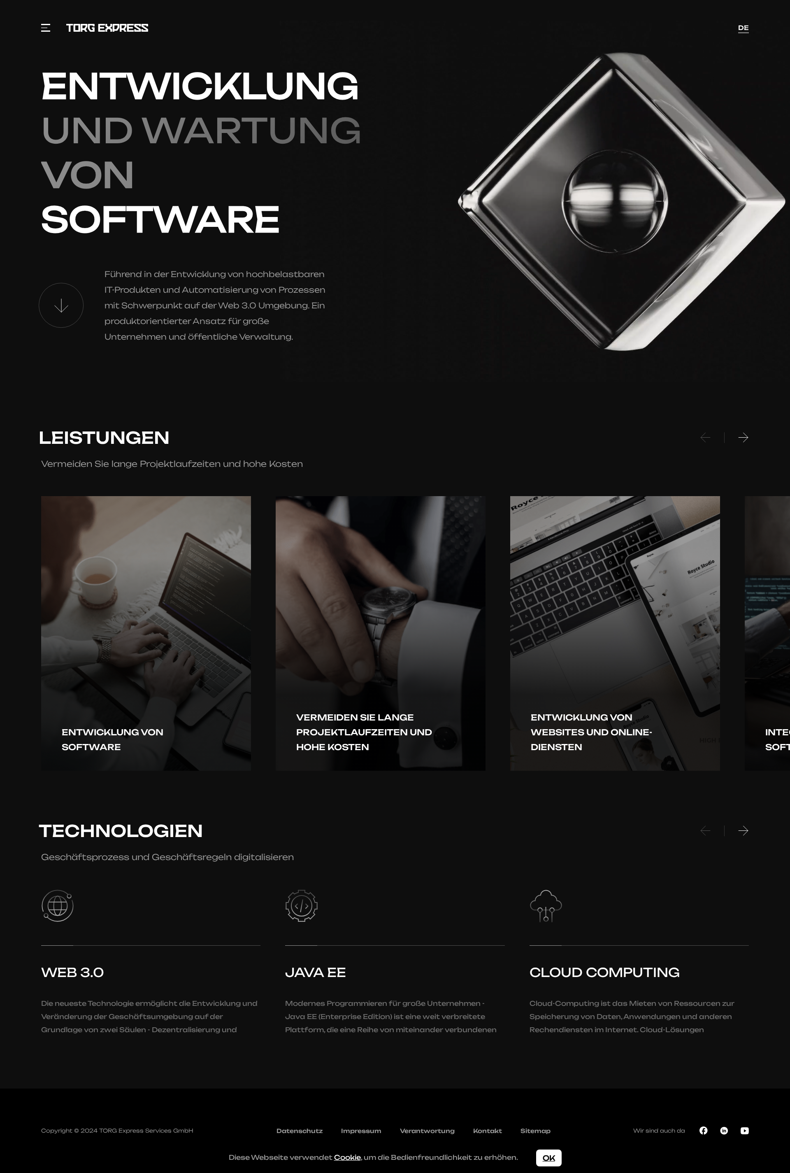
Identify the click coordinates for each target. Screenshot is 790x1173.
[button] (705, 437)
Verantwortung (427, 1130)
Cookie (347, 1157)
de (743, 28)
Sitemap (535, 1130)
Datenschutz (299, 1130)
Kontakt (487, 1130)
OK (549, 1158)
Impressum (361, 1130)
